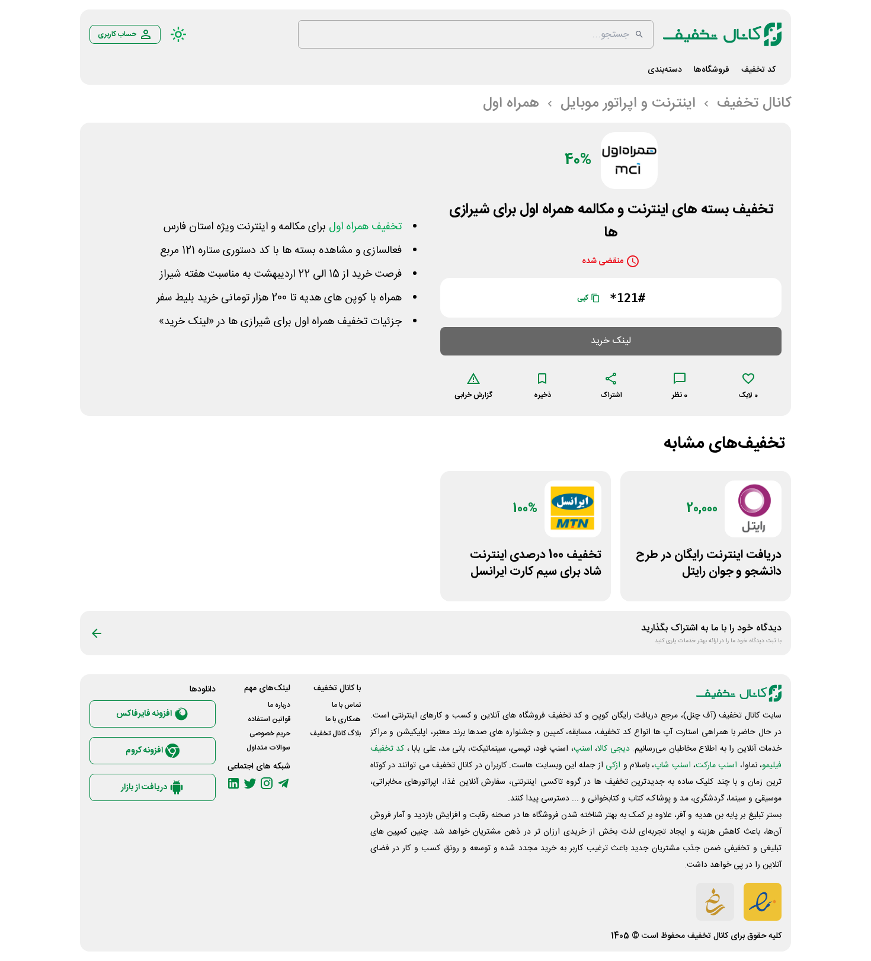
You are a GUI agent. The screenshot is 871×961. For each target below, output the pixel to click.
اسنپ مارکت (716, 765)
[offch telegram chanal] (283, 783)
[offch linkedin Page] (233, 783)
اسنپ (583, 749)
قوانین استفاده (269, 719)
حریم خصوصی (269, 733)
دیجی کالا (613, 749)
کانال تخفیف (707, 936)
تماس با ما (346, 705)
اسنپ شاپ (672, 765)
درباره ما (279, 705)
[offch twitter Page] (250, 783)
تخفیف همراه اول (365, 227)
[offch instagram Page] (267, 783)
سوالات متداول (268, 748)
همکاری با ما (343, 719)
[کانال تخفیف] (722, 34)
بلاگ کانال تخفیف (335, 733)
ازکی (613, 765)
